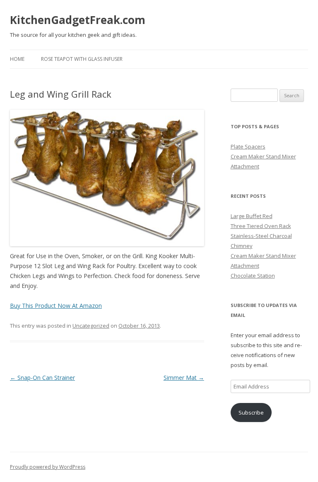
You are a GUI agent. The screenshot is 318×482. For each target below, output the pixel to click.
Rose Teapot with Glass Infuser (82, 58)
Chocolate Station (253, 275)
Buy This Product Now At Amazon (56, 305)
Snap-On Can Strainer (42, 377)
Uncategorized (90, 325)
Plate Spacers (248, 146)
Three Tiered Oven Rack (261, 226)
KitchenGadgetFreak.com (77, 19)
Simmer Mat (184, 377)
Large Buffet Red (251, 216)
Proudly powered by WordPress (47, 466)
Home (17, 58)
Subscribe (251, 412)
